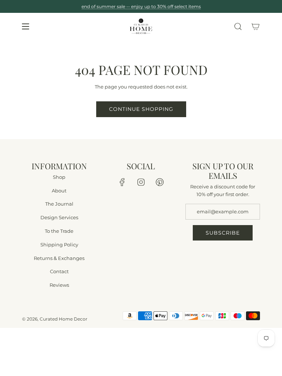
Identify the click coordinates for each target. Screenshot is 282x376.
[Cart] (255, 26)
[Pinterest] (160, 182)
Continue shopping (141, 109)
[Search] (238, 26)
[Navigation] (25, 26)
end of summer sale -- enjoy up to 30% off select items (141, 6)
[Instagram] (141, 182)
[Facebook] (122, 182)
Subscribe (223, 232)
